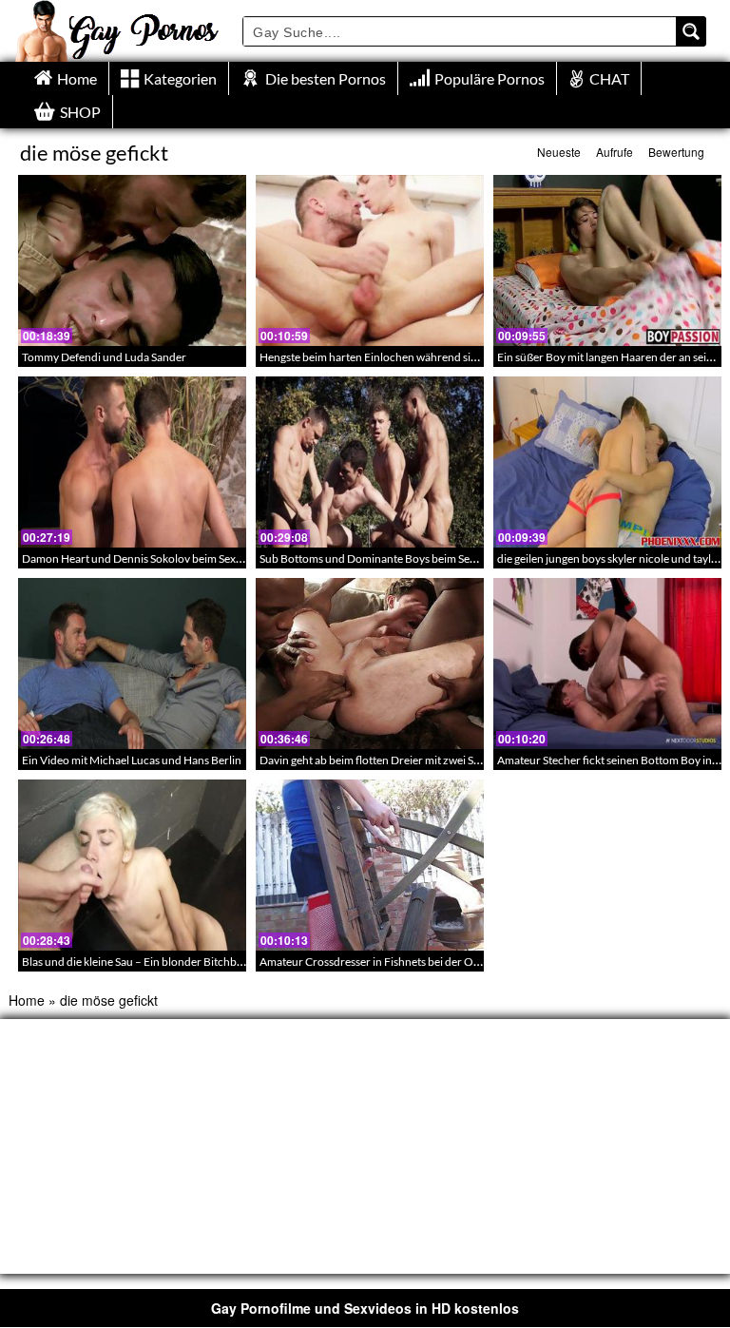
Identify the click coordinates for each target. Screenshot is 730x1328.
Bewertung (676, 152)
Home (27, 1000)
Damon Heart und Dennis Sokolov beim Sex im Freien (153, 558)
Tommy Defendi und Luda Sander (104, 357)
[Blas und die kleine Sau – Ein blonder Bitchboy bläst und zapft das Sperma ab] (132, 865)
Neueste (559, 152)
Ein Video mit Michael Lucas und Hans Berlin (131, 760)
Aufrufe (614, 152)
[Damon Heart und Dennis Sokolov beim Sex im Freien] (132, 462)
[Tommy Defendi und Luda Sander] (132, 260)
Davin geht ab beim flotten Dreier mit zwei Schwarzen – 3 (399, 760)
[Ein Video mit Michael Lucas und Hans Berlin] (132, 663)
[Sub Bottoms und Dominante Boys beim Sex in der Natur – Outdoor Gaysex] (370, 462)
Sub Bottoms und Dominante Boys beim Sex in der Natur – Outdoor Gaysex (444, 558)
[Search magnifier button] (691, 31)
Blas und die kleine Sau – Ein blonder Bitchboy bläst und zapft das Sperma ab (209, 961)
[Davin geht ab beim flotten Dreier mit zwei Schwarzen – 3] (370, 663)
